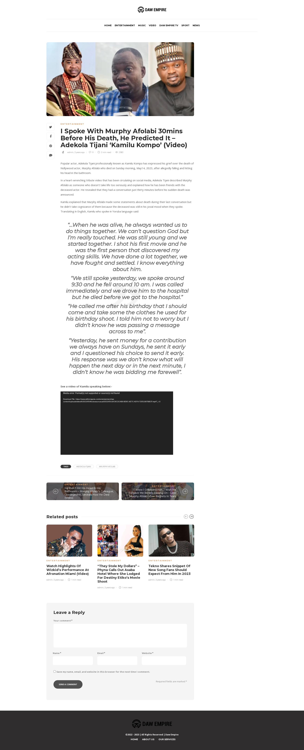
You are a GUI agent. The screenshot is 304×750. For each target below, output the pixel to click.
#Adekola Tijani (83, 466)
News (196, 25)
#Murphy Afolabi (107, 466)
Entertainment (125, 25)
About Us (148, 739)
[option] (69, 552)
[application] (117, 423)
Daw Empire (172, 734)
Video (152, 25)
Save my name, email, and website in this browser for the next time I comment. (103, 672)
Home (108, 25)
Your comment (62, 621)
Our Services (167, 739)
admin (70, 152)
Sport (185, 25)
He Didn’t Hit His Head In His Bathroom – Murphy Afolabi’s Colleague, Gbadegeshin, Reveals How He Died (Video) (89, 493)
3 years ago (79, 152)
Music (142, 25)
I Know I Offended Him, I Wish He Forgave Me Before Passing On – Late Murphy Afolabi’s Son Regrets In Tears (152, 493)
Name (57, 653)
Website (147, 653)
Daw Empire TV (168, 25)
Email (101, 653)
